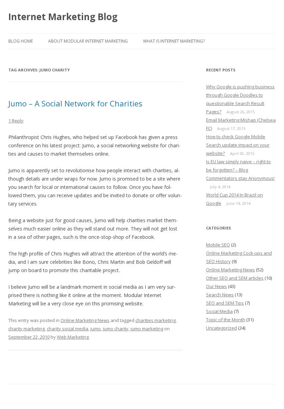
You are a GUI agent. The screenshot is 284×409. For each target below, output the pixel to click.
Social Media (219, 311)
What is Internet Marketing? (174, 41)
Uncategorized (221, 328)
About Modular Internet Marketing (88, 41)
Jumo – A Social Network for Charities (75, 103)
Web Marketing (73, 337)
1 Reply (16, 121)
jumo (95, 328)
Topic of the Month (225, 319)
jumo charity (115, 328)
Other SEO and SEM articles (235, 278)
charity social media (67, 328)
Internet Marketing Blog (62, 16)
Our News (216, 286)
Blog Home (20, 41)
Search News (220, 294)
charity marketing (26, 328)
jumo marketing (147, 328)
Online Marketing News (85, 320)
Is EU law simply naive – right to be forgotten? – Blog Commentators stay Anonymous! (240, 169)
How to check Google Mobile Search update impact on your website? (237, 144)
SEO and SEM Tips (225, 303)
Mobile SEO (218, 245)
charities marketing (155, 320)
